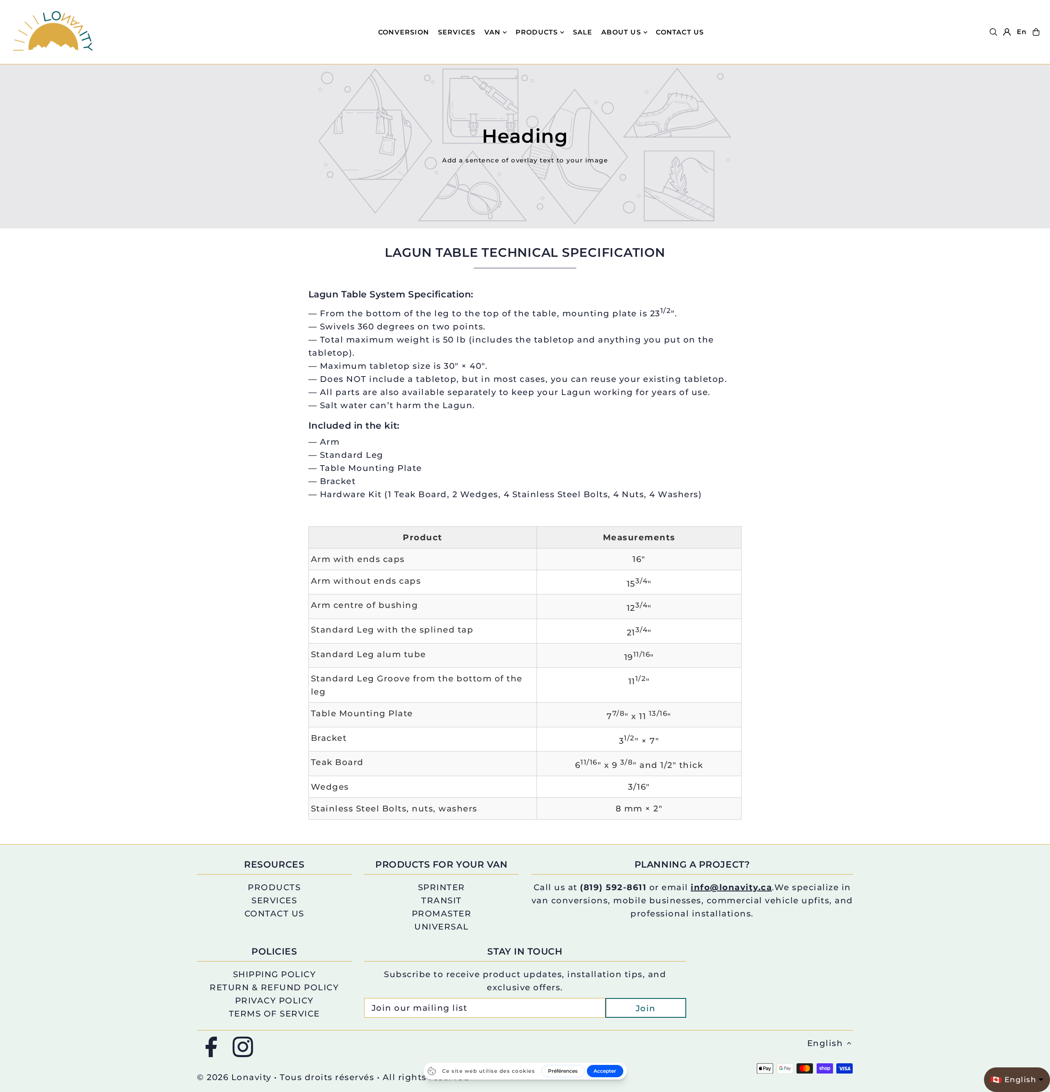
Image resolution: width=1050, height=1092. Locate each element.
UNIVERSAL (441, 927)
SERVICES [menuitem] (457, 32)
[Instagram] (243, 1047)
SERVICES (274, 900)
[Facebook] (211, 1047)
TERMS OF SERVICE (274, 1014)
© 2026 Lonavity (234, 1077)
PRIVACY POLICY (274, 1000)
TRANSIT (441, 900)
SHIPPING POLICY (274, 974)
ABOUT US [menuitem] (621, 32)
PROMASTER (442, 913)
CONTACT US (274, 913)
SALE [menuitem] (583, 32)
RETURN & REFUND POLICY (274, 987)
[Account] (1007, 32)
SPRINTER (441, 887)
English (825, 1043)
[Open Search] (993, 32)
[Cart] (1036, 32)
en (1022, 32)
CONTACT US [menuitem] (680, 32)
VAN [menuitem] (492, 32)
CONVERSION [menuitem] (403, 32)
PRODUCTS (537, 32)
